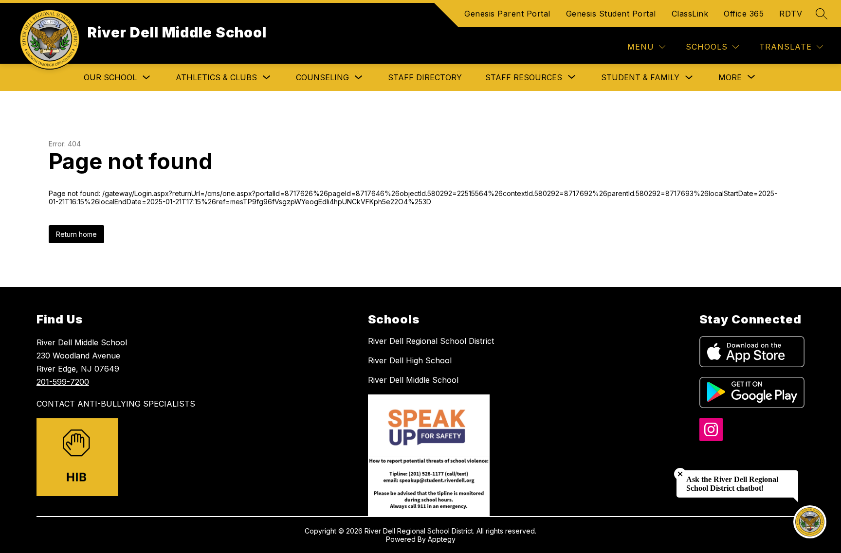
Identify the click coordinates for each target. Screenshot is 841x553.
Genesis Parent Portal (507, 13)
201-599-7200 (63, 382)
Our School (110, 77)
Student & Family (640, 77)
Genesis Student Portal (611, 13)
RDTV (790, 13)
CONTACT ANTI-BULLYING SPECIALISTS (116, 404)
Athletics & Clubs (216, 77)
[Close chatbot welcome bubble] (680, 474)
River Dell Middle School (413, 380)
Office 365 (744, 13)
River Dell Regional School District (431, 341)
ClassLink (690, 13)
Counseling (322, 77)
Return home (76, 234)
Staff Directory (425, 77)
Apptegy (442, 539)
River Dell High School (410, 360)
